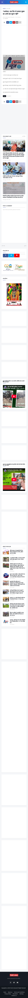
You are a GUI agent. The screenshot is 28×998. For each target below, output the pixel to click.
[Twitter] (10, 22)
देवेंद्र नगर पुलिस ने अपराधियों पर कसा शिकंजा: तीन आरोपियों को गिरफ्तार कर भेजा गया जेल (17, 614)
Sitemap (21, 993)
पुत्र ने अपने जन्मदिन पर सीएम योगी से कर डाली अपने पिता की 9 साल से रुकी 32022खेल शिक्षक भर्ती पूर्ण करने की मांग (17, 575)
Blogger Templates (13, 989)
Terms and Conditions (19, 992)
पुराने (25, 245)
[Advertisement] (14, 41)
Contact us (14, 995)
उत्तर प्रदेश (8, 8)
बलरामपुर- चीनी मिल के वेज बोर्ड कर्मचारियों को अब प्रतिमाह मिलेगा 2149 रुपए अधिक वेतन (17, 621)
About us (10, 992)
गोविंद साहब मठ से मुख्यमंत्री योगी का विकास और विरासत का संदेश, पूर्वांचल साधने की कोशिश (16, 552)
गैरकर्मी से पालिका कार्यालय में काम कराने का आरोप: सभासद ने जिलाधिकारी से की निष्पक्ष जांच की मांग (13, 196)
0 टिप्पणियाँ (6, 18)
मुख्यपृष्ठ (4, 8)
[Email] (17, 22)
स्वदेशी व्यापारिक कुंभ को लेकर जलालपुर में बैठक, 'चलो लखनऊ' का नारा (13, 176)
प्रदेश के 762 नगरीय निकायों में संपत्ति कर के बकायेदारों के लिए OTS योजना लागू (17, 598)
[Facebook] (7, 22)
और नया (3, 245)
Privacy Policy (8, 993)
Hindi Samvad (13, 988)
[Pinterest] (13, 22)
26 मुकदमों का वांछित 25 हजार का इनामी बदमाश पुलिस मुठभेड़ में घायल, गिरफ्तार (17, 558)
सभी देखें (23, 136)
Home (4, 992)
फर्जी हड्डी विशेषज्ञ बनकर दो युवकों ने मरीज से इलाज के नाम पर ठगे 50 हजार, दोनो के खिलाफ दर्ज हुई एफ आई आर (17, 591)
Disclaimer (15, 993)
